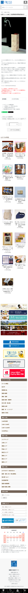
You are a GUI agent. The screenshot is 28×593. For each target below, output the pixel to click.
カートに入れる (14, 130)
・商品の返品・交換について (14, 578)
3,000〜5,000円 (5, 424)
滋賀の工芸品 (6, 12)
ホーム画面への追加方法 (7, 512)
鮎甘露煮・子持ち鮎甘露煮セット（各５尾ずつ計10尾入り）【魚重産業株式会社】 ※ (7, 155)
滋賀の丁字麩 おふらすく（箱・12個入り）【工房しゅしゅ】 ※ (20, 265)
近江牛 (3, 387)
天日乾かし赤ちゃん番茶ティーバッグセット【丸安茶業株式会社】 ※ (8, 290)
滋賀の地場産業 (5, 483)
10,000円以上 (5, 431)
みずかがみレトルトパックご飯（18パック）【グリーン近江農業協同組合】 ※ (8, 198)
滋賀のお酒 (4, 406)
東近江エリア (5, 452)
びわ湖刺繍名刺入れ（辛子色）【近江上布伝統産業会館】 (20, 200)
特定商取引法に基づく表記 (8, 514)
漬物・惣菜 (4, 396)
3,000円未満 (5, 421)
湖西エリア (4, 462)
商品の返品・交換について (8, 509)
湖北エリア (4, 459)
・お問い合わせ (14, 583)
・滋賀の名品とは (14, 572)
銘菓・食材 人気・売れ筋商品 (9, 474)
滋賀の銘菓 (4, 393)
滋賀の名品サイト (14, 570)
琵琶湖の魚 (4, 390)
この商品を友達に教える (9, 107)
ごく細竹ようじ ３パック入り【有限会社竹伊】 (20, 245)
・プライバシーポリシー (14, 581)
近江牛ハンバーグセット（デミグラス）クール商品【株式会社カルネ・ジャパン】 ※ (8, 249)
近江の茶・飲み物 (6, 403)
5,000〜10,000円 (6, 427)
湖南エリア (4, 446)
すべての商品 (5, 383)
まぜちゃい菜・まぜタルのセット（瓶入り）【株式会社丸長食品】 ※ (20, 155)
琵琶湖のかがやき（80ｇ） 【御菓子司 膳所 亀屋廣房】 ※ (8, 177)
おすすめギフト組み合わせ (8, 470)
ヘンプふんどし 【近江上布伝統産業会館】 (7, 222)
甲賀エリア (4, 449)
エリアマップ (5, 439)
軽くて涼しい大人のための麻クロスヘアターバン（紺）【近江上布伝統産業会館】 (20, 224)
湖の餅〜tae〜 (5, 477)
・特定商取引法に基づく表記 (14, 579)
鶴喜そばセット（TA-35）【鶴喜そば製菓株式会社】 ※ (7, 267)
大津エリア (4, 442)
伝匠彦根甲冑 (5, 480)
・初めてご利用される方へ (14, 574)
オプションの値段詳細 (8, 104)
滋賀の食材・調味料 (6, 399)
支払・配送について (6, 507)
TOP (2, 12)
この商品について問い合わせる (10, 106)
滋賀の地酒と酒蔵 (6, 486)
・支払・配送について (14, 576)
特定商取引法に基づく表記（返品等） (12, 109)
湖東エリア (4, 455)
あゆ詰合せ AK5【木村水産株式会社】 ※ (20, 177)
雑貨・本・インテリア (7, 409)
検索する (5, 497)
